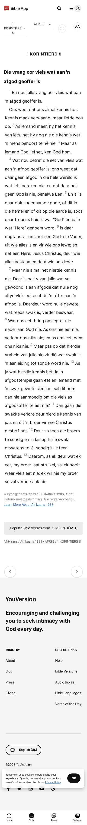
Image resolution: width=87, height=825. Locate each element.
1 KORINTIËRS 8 (12, 28)
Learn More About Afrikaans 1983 (28, 504)
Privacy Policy (53, 782)
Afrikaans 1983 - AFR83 (37, 541)
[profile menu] (74, 8)
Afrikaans (11, 541)
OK (74, 778)
